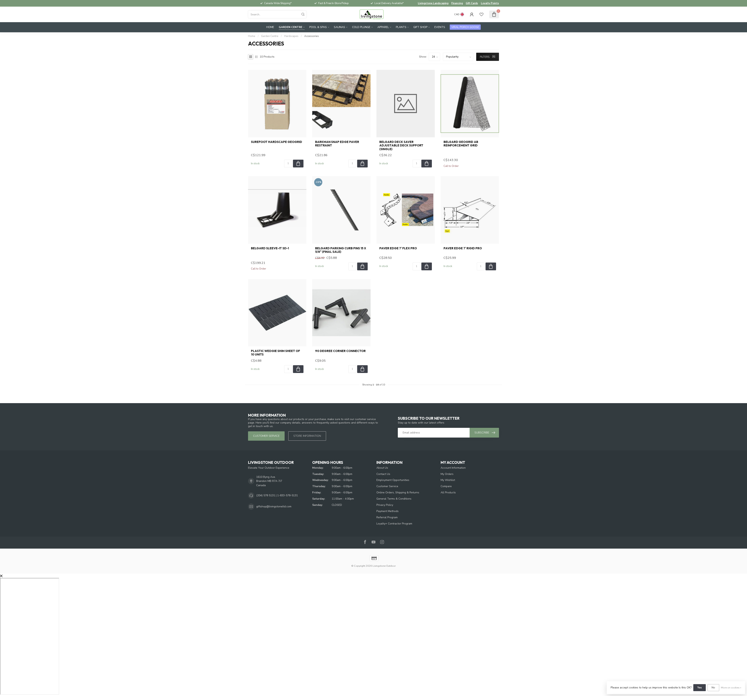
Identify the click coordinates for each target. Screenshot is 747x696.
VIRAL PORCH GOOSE (465, 27)
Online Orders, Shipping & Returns (397, 492)
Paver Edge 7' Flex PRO (398, 248)
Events (439, 27)
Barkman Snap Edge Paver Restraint (337, 143)
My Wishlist (448, 480)
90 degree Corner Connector (340, 351)
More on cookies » (731, 687)
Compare (446, 486)
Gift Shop (420, 27)
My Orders (447, 474)
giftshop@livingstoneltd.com (273, 506)
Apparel (383, 27)
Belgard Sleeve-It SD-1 (270, 248)
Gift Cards (472, 3)
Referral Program (387, 517)
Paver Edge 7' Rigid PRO (463, 248)
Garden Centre (290, 27)
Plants (401, 27)
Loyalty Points (490, 3)
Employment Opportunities (392, 480)
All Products (448, 492)
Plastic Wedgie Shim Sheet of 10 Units (275, 352)
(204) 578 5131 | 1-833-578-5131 (277, 495)
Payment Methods (387, 511)
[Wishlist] (481, 14)
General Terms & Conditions (393, 499)
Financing (457, 3)
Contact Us (383, 474)
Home (270, 27)
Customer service (266, 436)
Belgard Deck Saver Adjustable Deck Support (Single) (401, 145)
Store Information (307, 436)
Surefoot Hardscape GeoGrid (276, 142)
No (713, 687)
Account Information (453, 468)
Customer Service (387, 486)
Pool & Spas (318, 27)
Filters (485, 57)
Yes (699, 687)
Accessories (311, 36)
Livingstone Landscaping (433, 3)
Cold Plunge (361, 27)
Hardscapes (291, 36)
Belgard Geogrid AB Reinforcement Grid (461, 143)
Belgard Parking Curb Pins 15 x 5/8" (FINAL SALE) (340, 250)
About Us (382, 468)
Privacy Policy (384, 505)
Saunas (339, 27)
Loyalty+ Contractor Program (394, 523)
